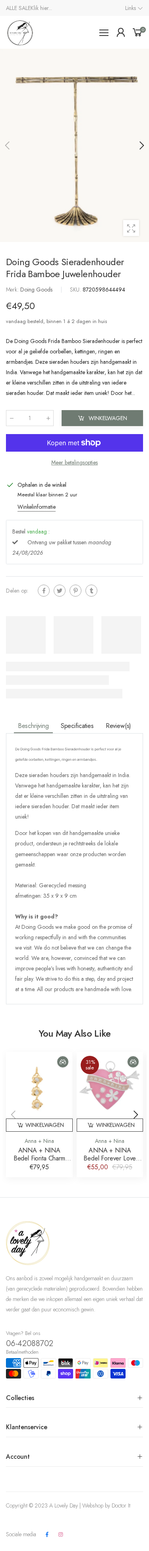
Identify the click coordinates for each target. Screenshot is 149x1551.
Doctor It (121, 1505)
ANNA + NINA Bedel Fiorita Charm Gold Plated (39, 1158)
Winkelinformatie (36, 507)
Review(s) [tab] (119, 725)
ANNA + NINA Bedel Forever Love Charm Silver (109, 1158)
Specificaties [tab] (77, 725)
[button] (141, 145)
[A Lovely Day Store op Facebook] (47, 1534)
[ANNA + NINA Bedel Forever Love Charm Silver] (110, 1085)
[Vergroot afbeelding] (131, 228)
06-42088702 (29, 1343)
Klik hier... (41, 8)
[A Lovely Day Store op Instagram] (60, 1534)
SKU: (76, 290)
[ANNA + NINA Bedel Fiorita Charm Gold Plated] (39, 1085)
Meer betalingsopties (74, 462)
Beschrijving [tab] (33, 725)
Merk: (13, 290)
